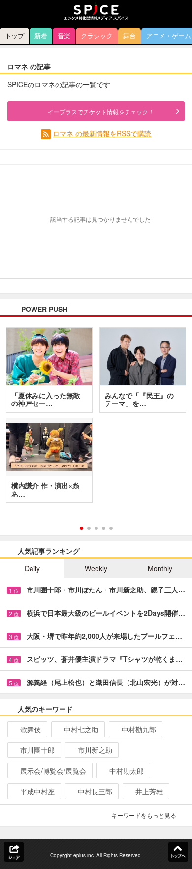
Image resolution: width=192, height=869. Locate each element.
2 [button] (89, 528)
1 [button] (81, 528)
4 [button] (103, 528)
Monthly (160, 568)
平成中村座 (37, 791)
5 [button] (111, 528)
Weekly (96, 568)
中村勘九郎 (139, 729)
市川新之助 (95, 750)
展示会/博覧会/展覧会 (53, 771)
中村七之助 (81, 729)
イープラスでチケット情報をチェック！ (101, 111)
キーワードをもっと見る (143, 815)
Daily (32, 568)
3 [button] (96, 528)
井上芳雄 (149, 791)
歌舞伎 (30, 729)
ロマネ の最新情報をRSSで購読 (102, 133)
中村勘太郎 (126, 771)
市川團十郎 (37, 750)
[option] (96, 418)
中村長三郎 (95, 791)
